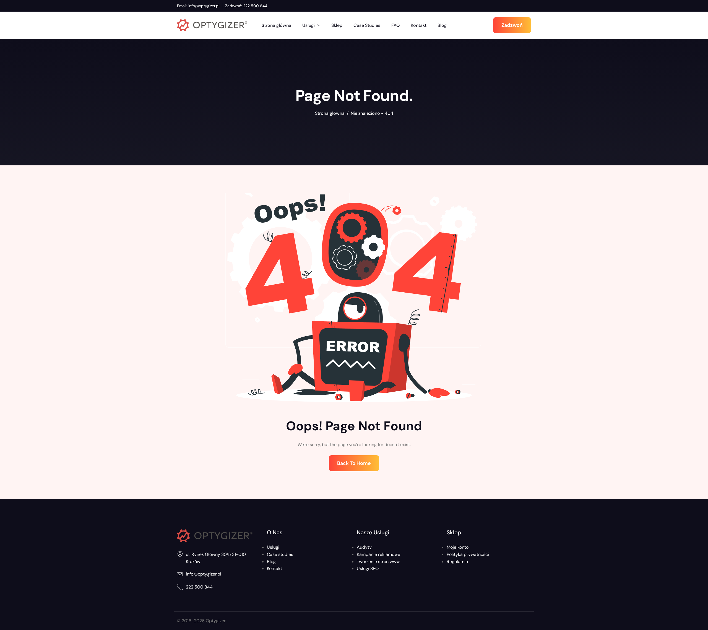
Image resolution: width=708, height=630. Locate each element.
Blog (442, 25)
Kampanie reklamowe (378, 554)
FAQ (395, 25)
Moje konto (457, 547)
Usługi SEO (368, 568)
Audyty (364, 547)
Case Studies (366, 25)
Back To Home (354, 463)
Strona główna (276, 25)
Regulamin (457, 561)
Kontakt (418, 25)
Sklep (336, 25)
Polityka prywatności (468, 554)
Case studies (280, 554)
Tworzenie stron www (378, 561)
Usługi (308, 25)
